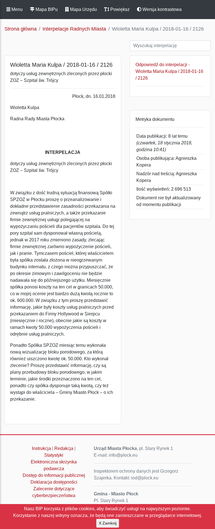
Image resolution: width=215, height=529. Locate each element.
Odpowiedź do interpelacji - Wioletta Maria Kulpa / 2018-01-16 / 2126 (169, 71)
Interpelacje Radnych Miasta (74, 29)
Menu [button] (16, 9)
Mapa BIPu (46, 9)
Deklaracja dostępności (54, 482)
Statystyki (53, 455)
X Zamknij (107, 523)
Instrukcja (41, 448)
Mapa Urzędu (83, 9)
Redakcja (63, 448)
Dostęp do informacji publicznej (54, 475)
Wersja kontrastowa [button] (161, 9)
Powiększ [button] (119, 9)
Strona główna (20, 29)
